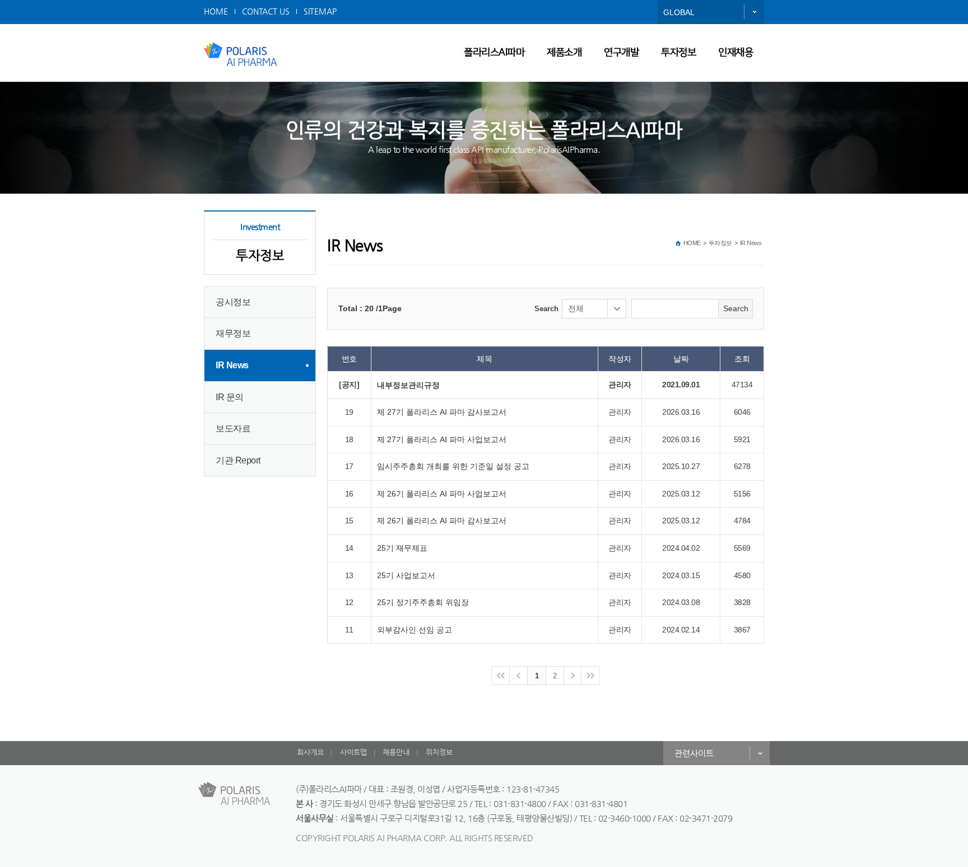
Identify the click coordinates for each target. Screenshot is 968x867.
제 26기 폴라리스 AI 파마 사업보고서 (441, 493)
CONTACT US (266, 11)
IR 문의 (230, 397)
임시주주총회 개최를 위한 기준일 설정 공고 (453, 466)
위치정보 (439, 752)
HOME (216, 11)
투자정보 (678, 52)
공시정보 (233, 302)
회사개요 (310, 752)
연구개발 (621, 52)
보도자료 (233, 428)
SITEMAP (320, 11)
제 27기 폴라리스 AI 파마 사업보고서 (441, 439)
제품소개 (564, 52)
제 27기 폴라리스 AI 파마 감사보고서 (441, 411)
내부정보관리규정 (408, 385)
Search (546, 308)
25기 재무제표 (402, 547)
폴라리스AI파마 (494, 52)
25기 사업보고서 (406, 575)
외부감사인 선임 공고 (414, 629)
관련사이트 (694, 753)
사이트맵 (353, 752)
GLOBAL (679, 12)
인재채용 (735, 52)
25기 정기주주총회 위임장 (423, 602)
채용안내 (396, 752)
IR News (232, 365)
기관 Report (238, 460)
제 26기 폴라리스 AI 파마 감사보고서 (441, 520)
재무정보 (233, 333)
